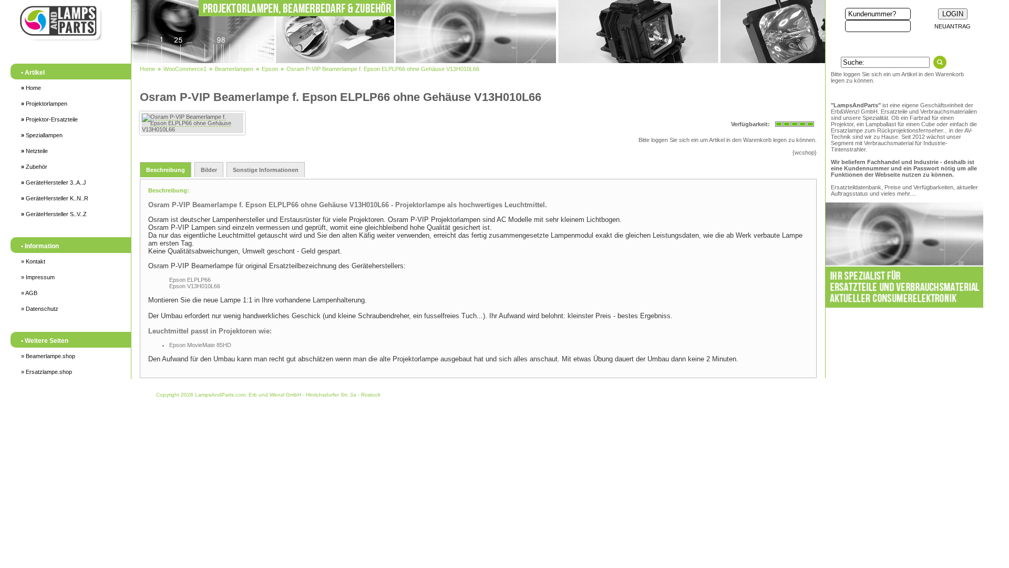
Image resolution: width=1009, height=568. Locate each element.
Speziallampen (42, 135)
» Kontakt (33, 261)
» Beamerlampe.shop (48, 356)
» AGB (29, 293)
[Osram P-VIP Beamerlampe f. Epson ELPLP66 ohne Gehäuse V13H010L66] (192, 123)
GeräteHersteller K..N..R (54, 198)
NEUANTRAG (952, 26)
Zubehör (34, 167)
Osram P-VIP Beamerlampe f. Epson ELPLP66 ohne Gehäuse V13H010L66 (382, 69)
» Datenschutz (39, 309)
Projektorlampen (44, 103)
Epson (270, 69)
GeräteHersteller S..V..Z (54, 214)
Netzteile (34, 151)
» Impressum (38, 277)
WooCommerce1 (185, 69)
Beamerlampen (234, 69)
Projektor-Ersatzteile (49, 119)
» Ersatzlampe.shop (46, 372)
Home (31, 88)
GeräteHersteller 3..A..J (53, 182)
